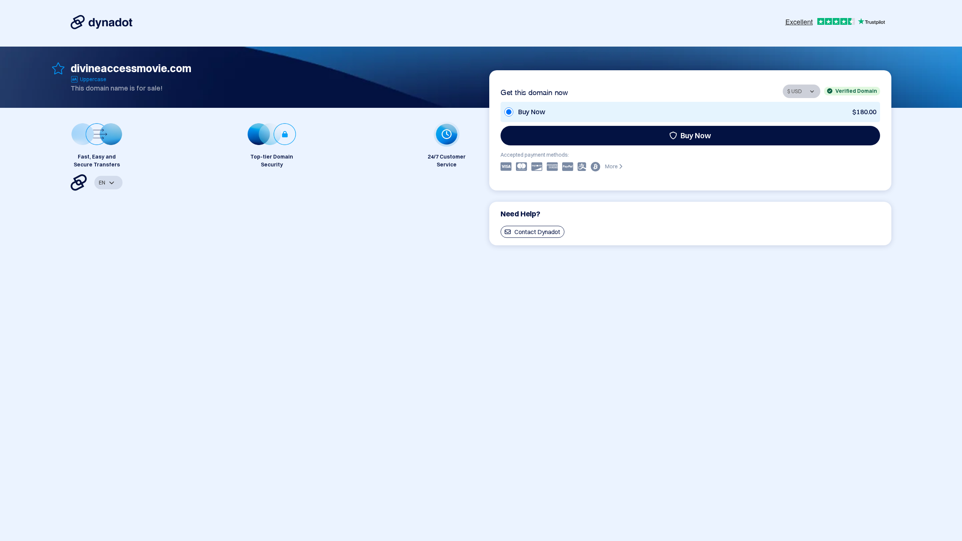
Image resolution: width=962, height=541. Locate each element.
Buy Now (696, 135)
